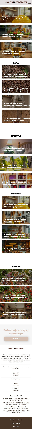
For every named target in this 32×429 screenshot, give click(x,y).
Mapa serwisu (16, 423)
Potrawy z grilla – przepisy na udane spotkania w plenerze (13, 279)
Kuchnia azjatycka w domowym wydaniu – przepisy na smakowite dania (16, 403)
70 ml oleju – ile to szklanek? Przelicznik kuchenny (13, 52)
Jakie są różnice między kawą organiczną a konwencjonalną (16, 411)
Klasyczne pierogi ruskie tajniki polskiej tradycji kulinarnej (16, 399)
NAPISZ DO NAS (16, 338)
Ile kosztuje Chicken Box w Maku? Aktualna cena (17, 250)
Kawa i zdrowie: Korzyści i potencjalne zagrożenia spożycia (17, 104)
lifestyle (16, 136)
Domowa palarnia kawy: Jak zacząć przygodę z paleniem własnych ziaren (15, 75)
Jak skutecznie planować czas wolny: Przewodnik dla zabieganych (13, 166)
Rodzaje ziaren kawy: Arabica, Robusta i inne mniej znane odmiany (16, 90)
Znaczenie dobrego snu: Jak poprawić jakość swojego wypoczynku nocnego (13, 149)
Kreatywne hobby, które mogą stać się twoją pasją (14, 183)
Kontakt (16, 375)
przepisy (16, 266)
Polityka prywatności (16, 420)
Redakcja (16, 373)
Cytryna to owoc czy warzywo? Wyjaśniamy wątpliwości (14, 18)
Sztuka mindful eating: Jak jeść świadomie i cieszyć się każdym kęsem (16, 407)
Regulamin (16, 426)
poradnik (16, 193)
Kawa (16, 62)
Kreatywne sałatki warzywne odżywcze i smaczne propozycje (14, 296)
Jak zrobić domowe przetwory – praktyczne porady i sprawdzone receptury (15, 313)
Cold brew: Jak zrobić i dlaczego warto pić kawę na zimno (17, 119)
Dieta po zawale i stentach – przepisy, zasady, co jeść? (13, 35)
